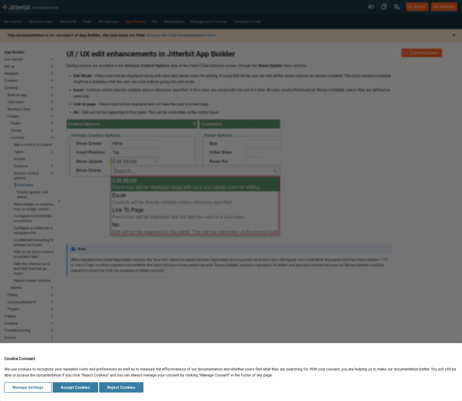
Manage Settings (28, 387)
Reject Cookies (121, 387)
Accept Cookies (75, 387)
